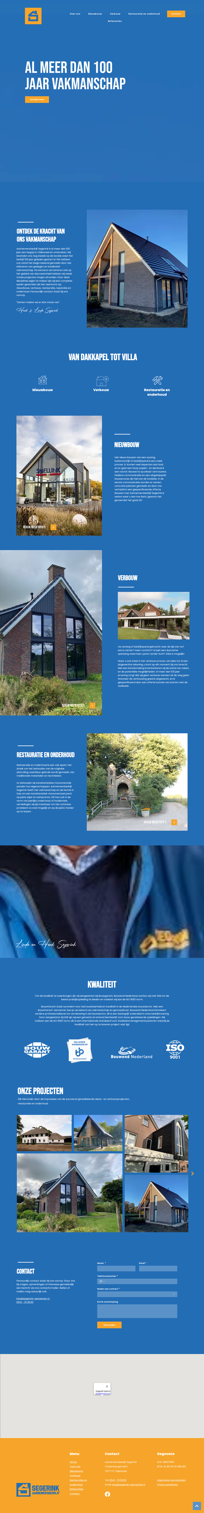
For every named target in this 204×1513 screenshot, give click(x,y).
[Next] (53, 527)
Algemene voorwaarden (171, 1480)
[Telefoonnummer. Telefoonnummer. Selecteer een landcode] (102, 1281)
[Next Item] (192, 1173)
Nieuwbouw (42, 390)
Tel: (107, 1480)
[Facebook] (107, 1494)
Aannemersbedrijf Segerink (121, 1462)
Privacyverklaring (167, 1484)
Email (143, 1263)
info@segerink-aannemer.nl (33, 1298)
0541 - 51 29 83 (24, 1302)
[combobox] (137, 1294)
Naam (101, 1263)
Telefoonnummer (107, 1276)
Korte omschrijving (107, 1302)
